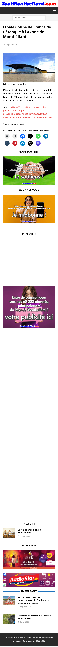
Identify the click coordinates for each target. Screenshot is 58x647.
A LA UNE (29, 523)
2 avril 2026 (24, 622)
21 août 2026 (25, 536)
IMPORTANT (29, 591)
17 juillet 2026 (25, 606)
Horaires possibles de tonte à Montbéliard (34, 617)
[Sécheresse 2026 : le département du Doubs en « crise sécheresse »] (9, 600)
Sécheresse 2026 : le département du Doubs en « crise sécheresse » (33, 600)
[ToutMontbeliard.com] (29, 5)
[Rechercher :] (29, 17)
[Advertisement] (29, 260)
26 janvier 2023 (12, 44)
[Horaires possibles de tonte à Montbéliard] (9, 619)
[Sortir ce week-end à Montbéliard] (9, 533)
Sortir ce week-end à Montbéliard (29, 531)
